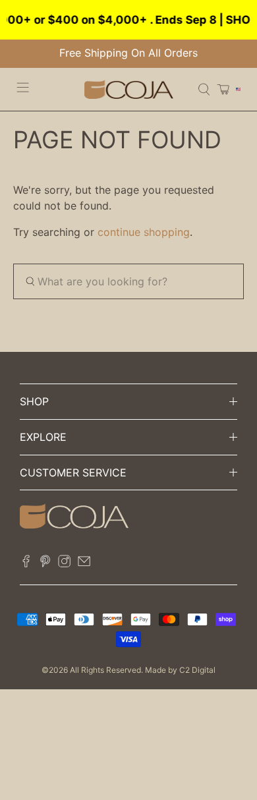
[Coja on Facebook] (26, 563)
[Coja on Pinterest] (45, 563)
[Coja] (128, 89)
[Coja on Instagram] (64, 563)
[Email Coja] (84, 563)
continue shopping (144, 232)
